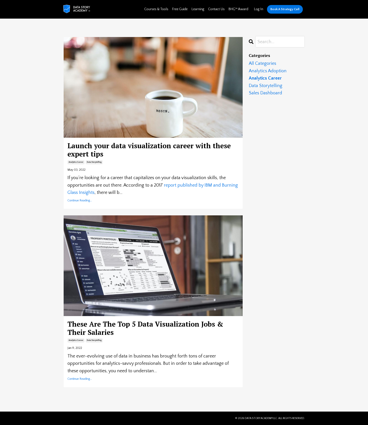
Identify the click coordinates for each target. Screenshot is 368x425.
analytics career (76, 162)
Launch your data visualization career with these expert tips (149, 150)
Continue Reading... (79, 200)
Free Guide (180, 9)
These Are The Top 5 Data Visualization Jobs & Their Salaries (145, 328)
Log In (258, 9)
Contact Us (216, 9)
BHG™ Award (238, 9)
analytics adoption (268, 70)
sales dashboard (265, 93)
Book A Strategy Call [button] (284, 9)
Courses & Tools (156, 9)
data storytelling (94, 162)
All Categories (262, 63)
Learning (197, 9)
